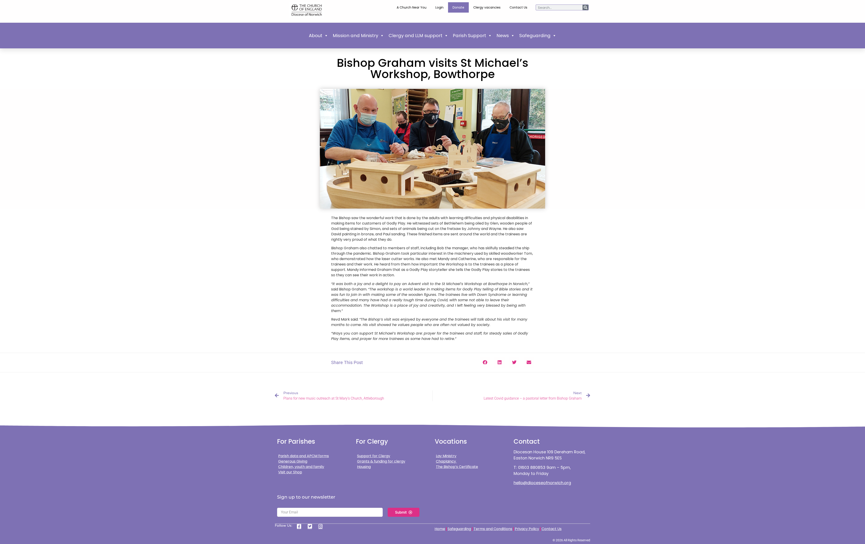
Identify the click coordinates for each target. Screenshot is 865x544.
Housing (364, 466)
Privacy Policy (527, 528)
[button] (485, 362)
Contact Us (518, 7)
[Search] (585, 7)
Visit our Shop (290, 472)
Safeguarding (535, 35)
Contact (527, 441)
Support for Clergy (373, 456)
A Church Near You (411, 7)
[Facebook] (300, 526)
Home (440, 528)
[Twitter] (311, 526)
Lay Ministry (446, 456)
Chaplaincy (446, 461)
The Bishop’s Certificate (457, 466)
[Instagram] (322, 526)
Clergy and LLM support (415, 35)
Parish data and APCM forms (303, 456)
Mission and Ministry (355, 35)
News (502, 35)
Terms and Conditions (492, 528)
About (315, 35)
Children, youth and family (301, 466)
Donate (458, 7)
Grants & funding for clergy (381, 461)
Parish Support (469, 35)
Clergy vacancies (487, 7)
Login (439, 7)
